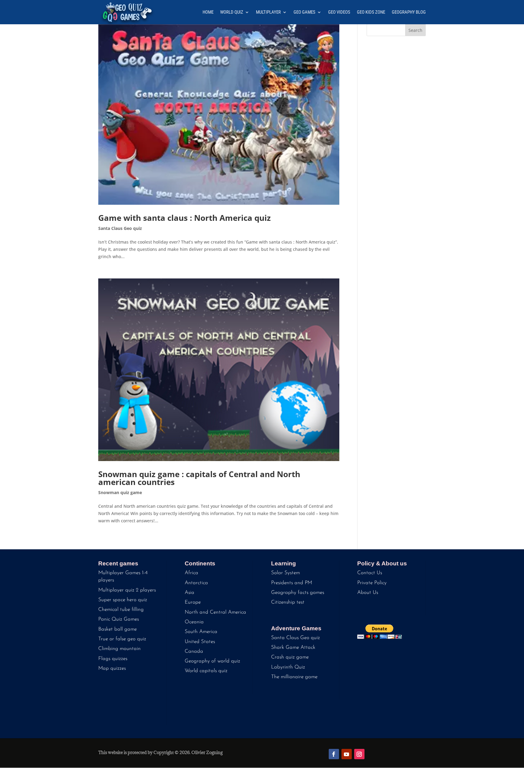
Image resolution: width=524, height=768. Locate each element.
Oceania (194, 622)
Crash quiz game (290, 657)
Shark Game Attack (293, 647)
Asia (189, 592)
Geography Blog (409, 12)
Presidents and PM (291, 582)
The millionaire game (294, 676)
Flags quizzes (112, 658)
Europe (193, 602)
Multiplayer (268, 12)
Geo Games (304, 12)
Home (208, 12)
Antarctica (196, 582)
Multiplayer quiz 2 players (127, 590)
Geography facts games (297, 592)
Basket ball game (117, 629)
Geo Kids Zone (371, 12)
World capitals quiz (206, 670)
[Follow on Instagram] (359, 754)
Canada (194, 651)
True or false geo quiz (122, 639)
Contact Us (369, 572)
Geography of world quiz (212, 661)
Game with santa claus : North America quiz (184, 217)
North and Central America (215, 612)
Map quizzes (112, 668)
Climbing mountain (119, 648)
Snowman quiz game (120, 492)
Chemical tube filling (121, 609)
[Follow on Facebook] (334, 754)
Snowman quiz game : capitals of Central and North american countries (199, 478)
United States (200, 641)
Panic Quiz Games (118, 619)
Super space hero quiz (122, 599)
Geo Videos (339, 12)
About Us (367, 592)
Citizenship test (287, 602)
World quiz (231, 12)
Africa (191, 572)
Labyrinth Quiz (288, 667)
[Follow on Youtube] (346, 754)
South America (201, 631)
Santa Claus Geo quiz (120, 228)
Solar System (285, 572)
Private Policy (372, 582)
